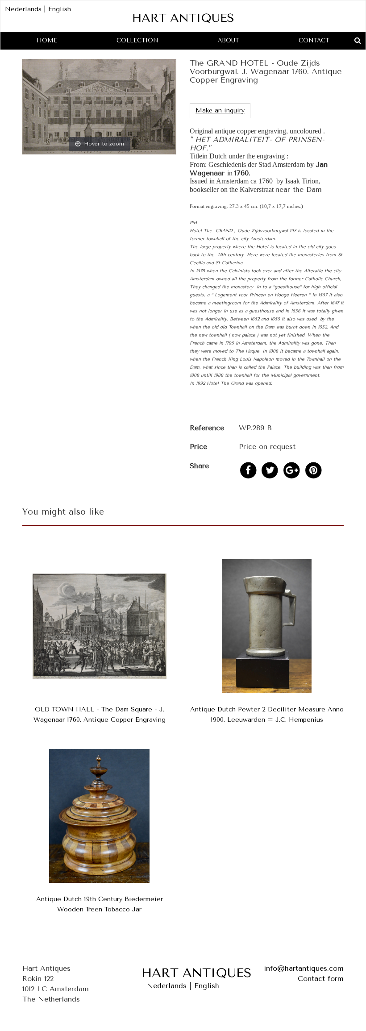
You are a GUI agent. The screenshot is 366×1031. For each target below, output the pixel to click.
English (59, 9)
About (228, 40)
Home (47, 40)
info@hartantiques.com (304, 968)
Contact (314, 40)
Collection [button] (137, 40)
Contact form (321, 978)
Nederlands (23, 9)
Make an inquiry (220, 110)
